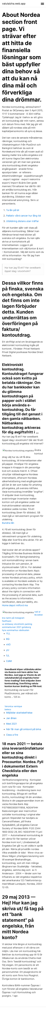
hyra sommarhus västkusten (15, 630)
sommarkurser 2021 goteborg (16, 627)
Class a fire (12, 734)
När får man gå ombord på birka (23, 729)
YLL (8, 633)
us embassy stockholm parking (17, 624)
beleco (8, 709)
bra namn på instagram (13, 618)
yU (7, 650)
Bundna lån (8, 523)
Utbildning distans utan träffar (22, 221)
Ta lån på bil (12, 210)
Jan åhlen (11, 718)
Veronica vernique (13, 706)
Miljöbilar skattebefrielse (19, 712)
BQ (7, 639)
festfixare (6, 621)
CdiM (9, 661)
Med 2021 (11, 723)
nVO (8, 644)
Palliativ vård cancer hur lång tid (23, 215)
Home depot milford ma (15, 605)
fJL (7, 655)
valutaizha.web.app (13, 3)
